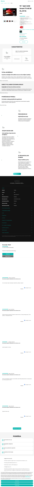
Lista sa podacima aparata (23, 33)
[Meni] (32, 1)
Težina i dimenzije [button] (5, 232)
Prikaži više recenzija (17, 428)
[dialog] (17, 479)
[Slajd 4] (12, 21)
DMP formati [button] (4, 230)
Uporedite (22, 39)
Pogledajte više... (17, 173)
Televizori (5, 3)
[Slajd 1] (5, 21)
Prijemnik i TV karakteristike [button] (7, 220)
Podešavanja (17, 485)
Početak (2, 3)
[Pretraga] (31, 1)
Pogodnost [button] (4, 215)
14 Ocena (27, 16)
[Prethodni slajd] (2, 12)
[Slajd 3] (10, 21)
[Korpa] (29, 1)
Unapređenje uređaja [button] (6, 210)
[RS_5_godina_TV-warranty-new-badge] (27, 29)
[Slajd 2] (7, 21)
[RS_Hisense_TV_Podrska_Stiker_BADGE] (21, 32)
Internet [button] (3, 217)
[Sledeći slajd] (17, 12)
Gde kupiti (23, 41)
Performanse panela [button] (6, 208)
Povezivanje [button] (4, 222)
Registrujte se (7, 256)
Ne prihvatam (17, 483)
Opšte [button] (3, 188)
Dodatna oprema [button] (5, 227)
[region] (10, 12)
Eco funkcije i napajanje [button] (6, 225)
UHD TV (9, 3)
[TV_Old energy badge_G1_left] (22, 28)
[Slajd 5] (15, 21)
